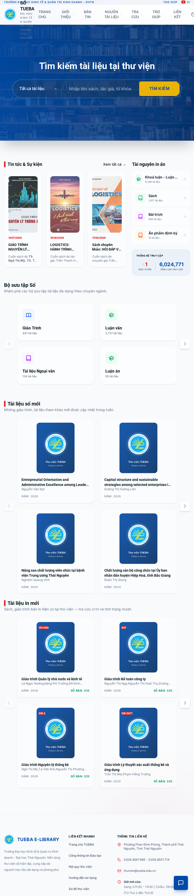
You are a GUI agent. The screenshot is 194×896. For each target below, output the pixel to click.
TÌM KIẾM (159, 88)
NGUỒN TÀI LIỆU (111, 14)
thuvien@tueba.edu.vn (140, 871)
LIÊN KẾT (177, 14)
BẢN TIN (87, 14)
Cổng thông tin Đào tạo (85, 855)
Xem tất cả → (114, 164)
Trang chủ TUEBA (81, 844)
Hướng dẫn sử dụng (82, 878)
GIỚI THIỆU (65, 14)
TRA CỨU (135, 14)
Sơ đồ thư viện (79, 889)
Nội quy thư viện (80, 867)
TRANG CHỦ (44, 14)
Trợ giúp (170, 2)
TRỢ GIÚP (156, 14)
